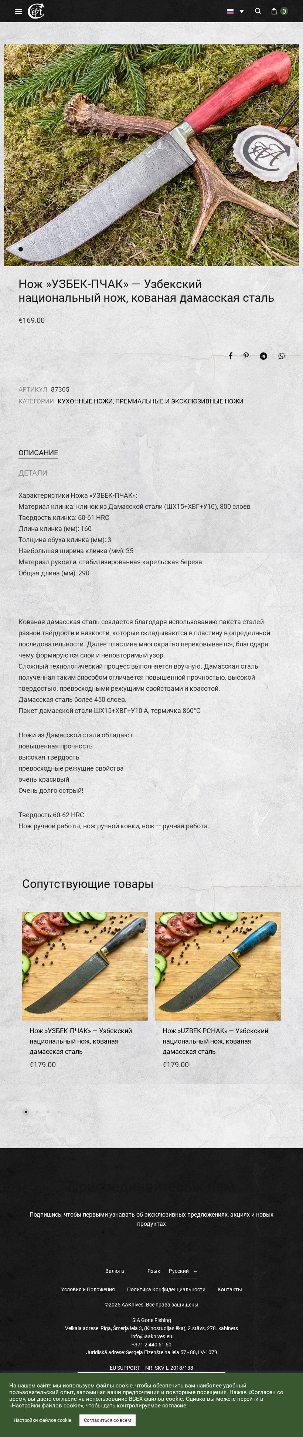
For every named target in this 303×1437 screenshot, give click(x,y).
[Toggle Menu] (18, 12)
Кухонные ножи (85, 401)
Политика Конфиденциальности (166, 1289)
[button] (235, 11)
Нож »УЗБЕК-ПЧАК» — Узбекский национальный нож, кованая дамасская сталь (81, 1041)
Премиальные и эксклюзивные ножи (179, 401)
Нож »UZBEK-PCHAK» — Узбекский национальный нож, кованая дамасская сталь (215, 1041)
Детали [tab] (32, 473)
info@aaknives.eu (151, 1336)
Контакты (230, 1289)
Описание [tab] (38, 452)
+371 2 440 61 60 (151, 1345)
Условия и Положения (88, 1289)
